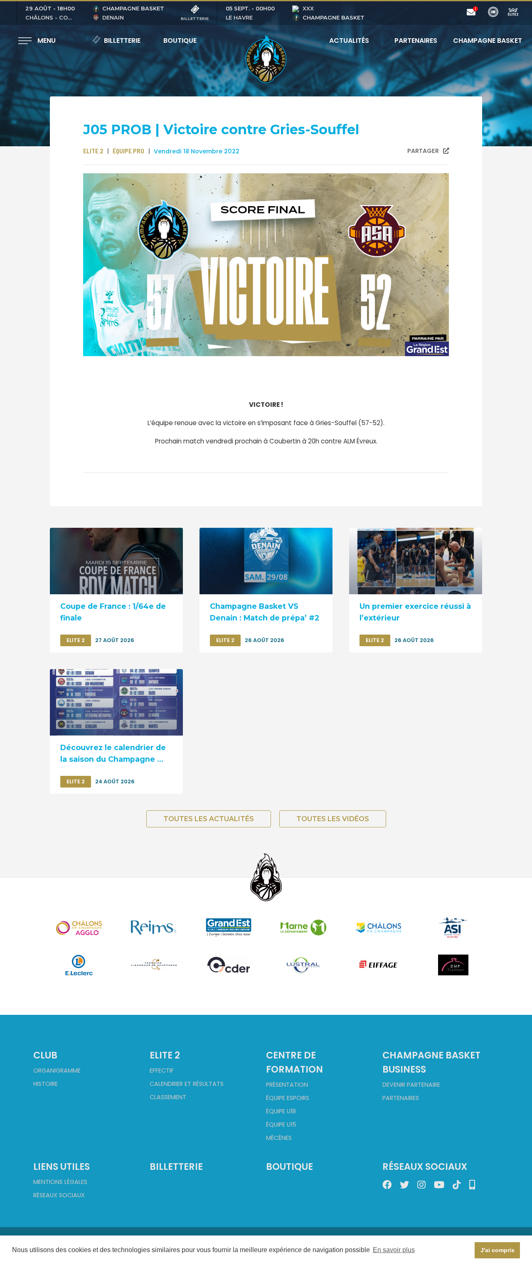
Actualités (349, 40)
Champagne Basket (482, 40)
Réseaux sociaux (59, 1195)
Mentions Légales (60, 1182)
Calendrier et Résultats (187, 1084)
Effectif (162, 1070)
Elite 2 (165, 1055)
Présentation (287, 1084)
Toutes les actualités (208, 819)
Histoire (45, 1084)
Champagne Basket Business (431, 1062)
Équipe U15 (281, 1124)
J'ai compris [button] (497, 1250)
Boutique (180, 40)
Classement (168, 1097)
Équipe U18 (281, 1111)
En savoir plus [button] (394, 1249)
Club (45, 1055)
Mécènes (279, 1138)
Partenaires (415, 40)
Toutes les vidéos (332, 819)
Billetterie (122, 40)
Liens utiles (61, 1166)
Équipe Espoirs (287, 1098)
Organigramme (57, 1070)
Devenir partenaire (411, 1084)
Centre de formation (294, 1062)
